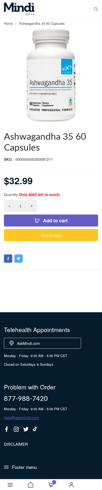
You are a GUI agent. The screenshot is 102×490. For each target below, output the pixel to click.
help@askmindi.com (21, 417)
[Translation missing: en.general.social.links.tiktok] (35, 429)
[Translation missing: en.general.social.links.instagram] (16, 429)
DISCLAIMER (16, 444)
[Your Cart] (51, 484)
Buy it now (51, 235)
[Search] (96, 9)
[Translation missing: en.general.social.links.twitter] (26, 429)
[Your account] (71, 484)
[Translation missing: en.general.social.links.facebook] (6, 429)
